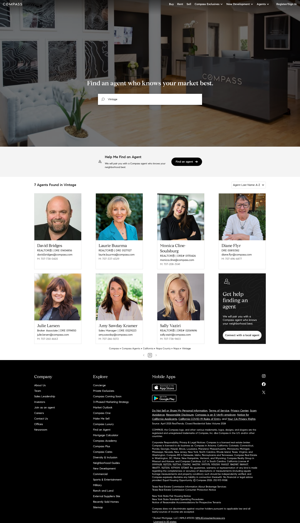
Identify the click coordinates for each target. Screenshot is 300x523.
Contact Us (41, 418)
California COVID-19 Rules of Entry (199, 419)
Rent (180, 4)
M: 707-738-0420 (47, 258)
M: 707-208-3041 (170, 264)
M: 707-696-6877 (232, 258)
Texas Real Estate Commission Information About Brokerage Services (189, 486)
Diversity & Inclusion (105, 457)
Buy (171, 4)
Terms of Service (219, 410)
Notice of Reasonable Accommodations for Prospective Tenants (186, 502)
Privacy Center (240, 410)
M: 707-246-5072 (109, 338)
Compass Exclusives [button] (207, 4)
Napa (176, 348)
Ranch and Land (103, 490)
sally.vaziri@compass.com (175, 334)
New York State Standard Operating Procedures (177, 499)
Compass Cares (102, 451)
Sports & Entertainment (107, 479)
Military (97, 485)
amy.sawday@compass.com (116, 334)
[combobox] (150, 99)
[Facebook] (264, 383)
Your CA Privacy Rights (241, 419)
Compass (114, 348)
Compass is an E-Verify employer (215, 414)
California (148, 348)
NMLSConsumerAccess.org (210, 518)
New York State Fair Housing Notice (171, 496)
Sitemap (98, 507)
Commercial (100, 474)
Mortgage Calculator (105, 435)
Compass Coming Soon (107, 396)
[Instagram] (264, 375)
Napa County (163, 348)
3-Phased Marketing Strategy (111, 402)
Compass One (102, 413)
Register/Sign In (286, 4)
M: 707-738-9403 (170, 338)
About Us (40, 385)
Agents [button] (261, 4)
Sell (189, 4)
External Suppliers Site (106, 496)
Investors (39, 402)
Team (37, 390)
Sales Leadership (44, 396)
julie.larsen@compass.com (53, 334)
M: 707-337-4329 (109, 258)
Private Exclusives (103, 390)
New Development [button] (238, 4)
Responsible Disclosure (180, 414)
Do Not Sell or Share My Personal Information (179, 410)
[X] (264, 391)
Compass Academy (105, 440)
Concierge (99, 385)
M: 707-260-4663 (47, 338)
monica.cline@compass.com (177, 260)
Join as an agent (44, 407)
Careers (39, 413)
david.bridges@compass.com (54, 254)
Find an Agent (101, 429)
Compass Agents (131, 348)
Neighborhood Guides (106, 463)
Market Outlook (102, 407)
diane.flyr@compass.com (237, 254)
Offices (38, 424)
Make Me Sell (101, 418)
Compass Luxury (103, 424)
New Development (104, 468)
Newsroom (40, 429)
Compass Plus (101, 446)
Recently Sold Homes (106, 501)
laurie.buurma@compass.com (117, 254)
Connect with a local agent (242, 335)
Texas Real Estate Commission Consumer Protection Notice (184, 489)
